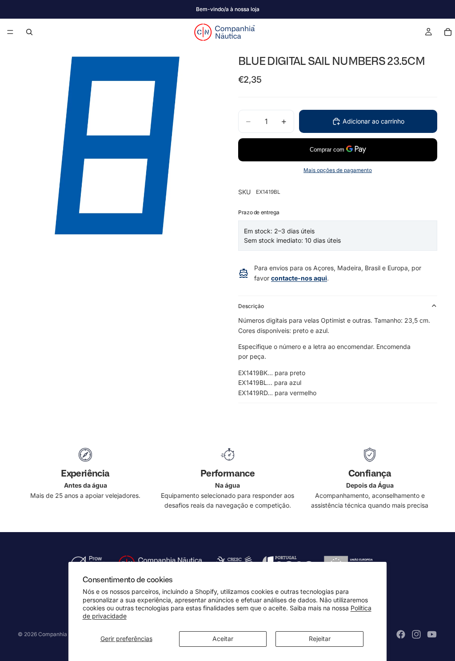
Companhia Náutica (63, 634)
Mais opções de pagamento (337, 170)
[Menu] (10, 32)
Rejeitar (320, 638)
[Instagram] (416, 634)
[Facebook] (400, 634)
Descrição (251, 306)
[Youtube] (432, 634)
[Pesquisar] (29, 32)
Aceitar (222, 638)
